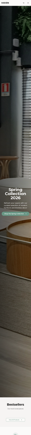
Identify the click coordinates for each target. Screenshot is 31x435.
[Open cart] (23, 2)
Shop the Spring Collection (14, 214)
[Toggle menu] (28, 2)
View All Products (14, 420)
